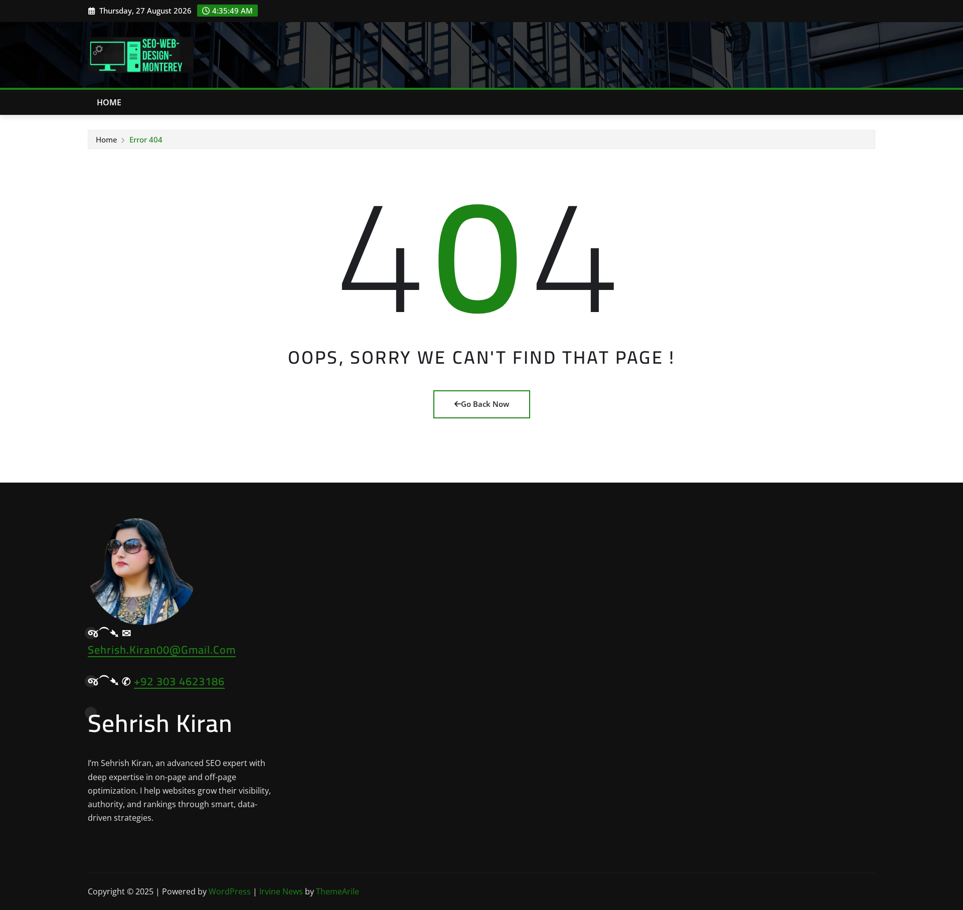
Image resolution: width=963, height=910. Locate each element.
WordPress (230, 891)
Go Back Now (485, 404)
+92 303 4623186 (179, 681)
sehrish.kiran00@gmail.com (162, 649)
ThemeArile (337, 891)
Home (109, 102)
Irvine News (281, 891)
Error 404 (146, 139)
